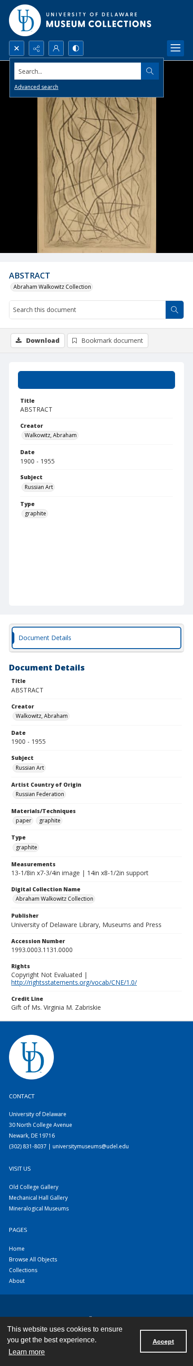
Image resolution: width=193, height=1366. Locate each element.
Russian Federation (40, 794)
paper (23, 820)
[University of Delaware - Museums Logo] (81, 20)
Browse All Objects (33, 1259)
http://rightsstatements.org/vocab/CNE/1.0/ (74, 982)
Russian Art (39, 487)
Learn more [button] (27, 1352)
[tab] (96, 379)
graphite (35, 513)
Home (17, 1248)
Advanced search (36, 87)
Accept (163, 1341)
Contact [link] (22, 1096)
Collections (23, 1270)
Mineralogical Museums (39, 1208)
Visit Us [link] (20, 1168)
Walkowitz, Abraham (51, 435)
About (17, 1281)
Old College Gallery (33, 1187)
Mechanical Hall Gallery (38, 1198)
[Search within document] (175, 310)
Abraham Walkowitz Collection (52, 287)
